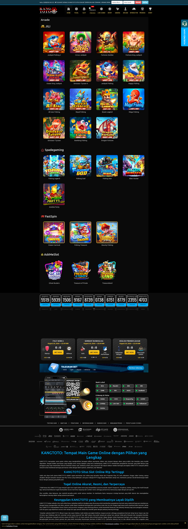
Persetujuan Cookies (112, 524)
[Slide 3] (94, 357)
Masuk (138, 2)
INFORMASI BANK (87, 423)
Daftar (145, 2)
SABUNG (117, 12)
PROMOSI (142, 12)
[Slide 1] (91, 357)
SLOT (84, 12)
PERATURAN (75, 423)
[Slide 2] (93, 357)
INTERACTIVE (134, 12)
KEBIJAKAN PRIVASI (116, 423)
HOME (68, 12)
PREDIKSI (92, 13)
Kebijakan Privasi (12, 526)
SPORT (110, 12)
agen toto (70, 487)
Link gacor (85, 477)
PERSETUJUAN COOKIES (133, 423)
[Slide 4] (96, 357)
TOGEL (76, 12)
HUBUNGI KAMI (101, 423)
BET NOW (58, 352)
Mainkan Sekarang (135, 368)
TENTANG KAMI (52, 423)
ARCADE (125, 12)
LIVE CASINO (101, 12)
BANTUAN (64, 423)
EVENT (150, 12)
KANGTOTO (43, 461)
